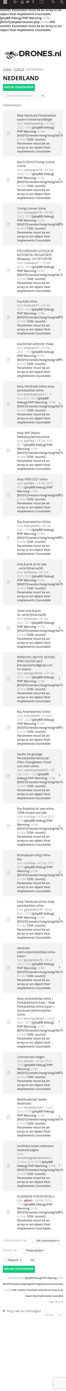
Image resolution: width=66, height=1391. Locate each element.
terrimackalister (34, 1018)
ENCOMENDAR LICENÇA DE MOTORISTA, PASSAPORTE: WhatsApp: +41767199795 (35, 255)
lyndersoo (30, 572)
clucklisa (29, 817)
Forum (19, 69)
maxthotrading (33, 123)
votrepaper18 (33, 170)
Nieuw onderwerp (19, 87)
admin (28, 1200)
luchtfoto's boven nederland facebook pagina (35, 1148)
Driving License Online (31, 208)
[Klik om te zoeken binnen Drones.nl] (62, 4)
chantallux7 (31, 263)
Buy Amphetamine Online (33, 522)
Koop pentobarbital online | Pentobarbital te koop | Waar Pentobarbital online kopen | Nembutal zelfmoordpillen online (36, 1006)
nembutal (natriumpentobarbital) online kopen (36, 952)
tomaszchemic (33, 673)
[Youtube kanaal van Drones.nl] (22, 4)
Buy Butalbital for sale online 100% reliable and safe (35, 811)
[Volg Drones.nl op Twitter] (28, 4)
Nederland (21, 78)
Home (7, 69)
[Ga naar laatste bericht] (59, 133)
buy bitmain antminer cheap (35, 344)
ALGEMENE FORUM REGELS (35, 1196)
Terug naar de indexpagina (23, 1311)
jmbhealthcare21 (35, 394)
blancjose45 (32, 526)
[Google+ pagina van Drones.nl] (15, 4)
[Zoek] (43, 95)
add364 (29, 441)
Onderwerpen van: (15, 1240)
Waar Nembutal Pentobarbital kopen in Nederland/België (36, 117)
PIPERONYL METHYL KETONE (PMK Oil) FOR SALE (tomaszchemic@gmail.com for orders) (36, 663)
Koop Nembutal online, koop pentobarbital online (35, 388)
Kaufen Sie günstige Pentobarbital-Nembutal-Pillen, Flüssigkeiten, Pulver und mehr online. (34, 760)
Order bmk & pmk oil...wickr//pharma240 (31, 613)
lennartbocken (33, 1107)
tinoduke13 (31, 305)
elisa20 (28, 1061)
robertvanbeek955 (36, 770)
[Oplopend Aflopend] (14, 1260)
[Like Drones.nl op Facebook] (33, 4)
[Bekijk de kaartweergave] (41, 4)
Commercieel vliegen (31, 1057)
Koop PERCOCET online (32, 479)
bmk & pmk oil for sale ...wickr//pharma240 (31, 566)
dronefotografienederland (34, 1158)
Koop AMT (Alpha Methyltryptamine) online (33, 435)
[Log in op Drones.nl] (53, 4)
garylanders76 (33, 910)
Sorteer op (10, 1250)
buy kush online (27, 301)
